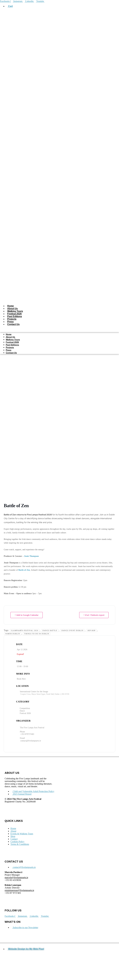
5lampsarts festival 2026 (24, 630)
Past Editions (14, 316)
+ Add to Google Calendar (26, 615)
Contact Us (13, 324)
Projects (11, 319)
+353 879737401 (27, 734)
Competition (25, 708)
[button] (59, 329)
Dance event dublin (72, 630)
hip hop (91, 630)
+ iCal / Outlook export (93, 615)
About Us (12, 308)
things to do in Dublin (36, 634)
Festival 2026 (14, 314)
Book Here (21, 679)
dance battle (50, 630)
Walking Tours (15, 311)
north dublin (12, 634)
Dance (22, 711)
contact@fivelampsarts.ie (30, 741)
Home (10, 306)
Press (10, 321)
